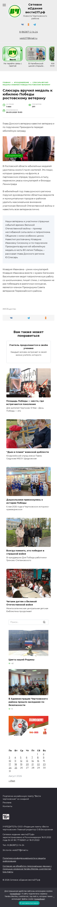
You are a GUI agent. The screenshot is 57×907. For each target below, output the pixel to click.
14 (33, 761)
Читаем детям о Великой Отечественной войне (21, 603)
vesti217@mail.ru (28, 38)
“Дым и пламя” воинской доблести (27, 452)
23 (44, 764)
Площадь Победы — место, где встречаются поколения (25, 402)
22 (38, 764)
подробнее (15, 894)
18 (16, 764)
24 (10, 768)
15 (38, 761)
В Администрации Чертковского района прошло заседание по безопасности (28, 702)
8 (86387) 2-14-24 (28, 32)
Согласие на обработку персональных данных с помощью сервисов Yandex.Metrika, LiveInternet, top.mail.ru (27, 869)
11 (15, 761)
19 (21, 764)
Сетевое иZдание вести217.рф (35, 8)
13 (27, 761)
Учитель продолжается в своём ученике (28, 347)
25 (16, 768)
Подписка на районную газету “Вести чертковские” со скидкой (22, 797)
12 (21, 761)
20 (27, 764)
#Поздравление (14, 156)
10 (10, 761)
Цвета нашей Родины (21, 659)
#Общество (10, 309)
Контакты (7, 806)
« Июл (12, 781)
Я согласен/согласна (29, 903)
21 (33, 764)
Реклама (7, 802)
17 (10, 764)
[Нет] (53, 897)
